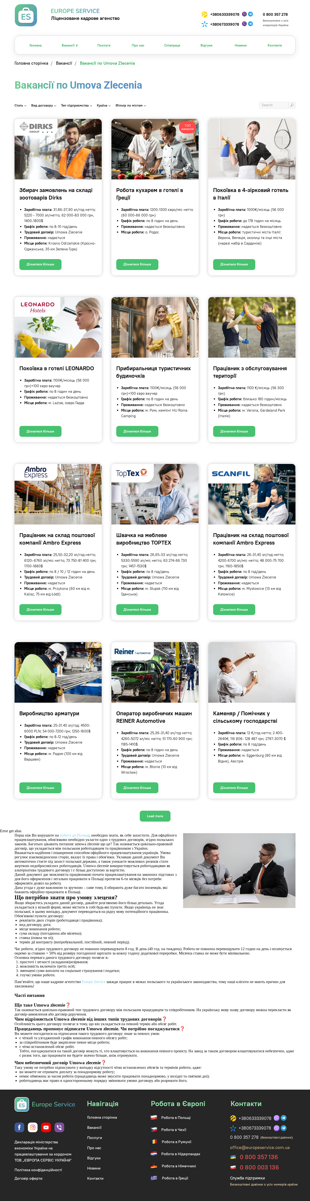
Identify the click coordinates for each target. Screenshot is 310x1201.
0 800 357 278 (275, 14)
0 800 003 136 (259, 1167)
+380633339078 (224, 14)
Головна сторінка (31, 63)
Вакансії (64, 63)
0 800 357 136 (259, 1157)
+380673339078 (224, 24)
